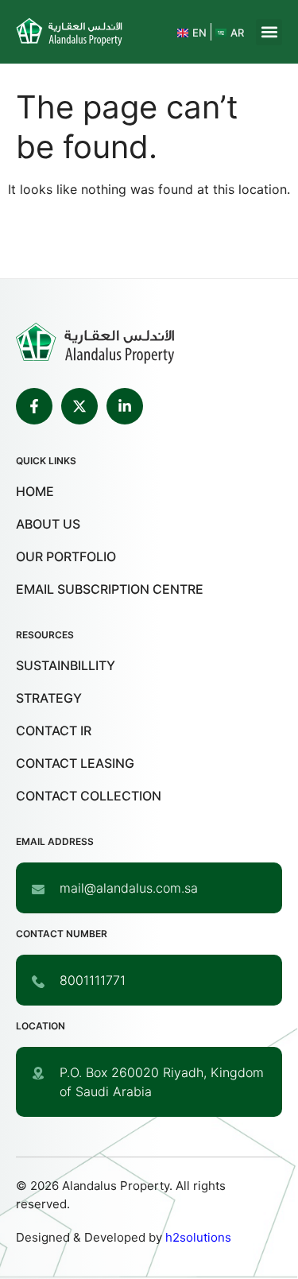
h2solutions (198, 1237)
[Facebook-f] (34, 406)
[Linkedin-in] (124, 406)
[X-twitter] (79, 406)
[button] (269, 32)
